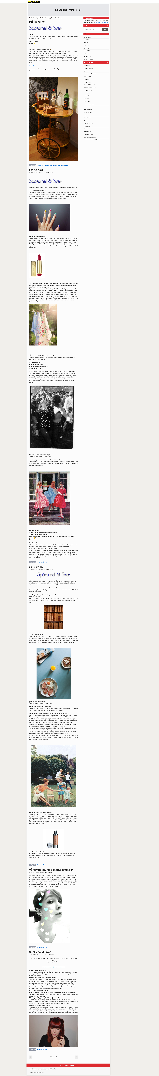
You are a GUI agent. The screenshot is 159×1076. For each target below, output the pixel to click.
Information (53, 165)
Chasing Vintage (68, 10)
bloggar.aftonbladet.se (102, 22)
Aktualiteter (87, 65)
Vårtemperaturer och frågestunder (51, 869)
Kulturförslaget (88, 109)
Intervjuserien (87, 107)
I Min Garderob (88, 93)
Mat (85, 115)
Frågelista (86, 79)
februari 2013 (87, 53)
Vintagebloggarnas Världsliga (92, 139)
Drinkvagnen (37, 21)
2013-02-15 (36, 566)
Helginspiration (88, 90)
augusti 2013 (87, 37)
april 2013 (86, 48)
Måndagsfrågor (88, 112)
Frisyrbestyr (87, 82)
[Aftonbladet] (34, 2)
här (38, 300)
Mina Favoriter (88, 117)
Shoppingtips (87, 131)
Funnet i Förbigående (89, 87)
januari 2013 (87, 56)
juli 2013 (86, 39)
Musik (85, 120)
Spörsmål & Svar (62, 165)
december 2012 (88, 59)
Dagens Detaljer (88, 68)
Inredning (86, 98)
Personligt (87, 126)
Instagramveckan (89, 104)
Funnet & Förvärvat (43, 165)
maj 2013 (86, 45)
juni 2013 (86, 42)
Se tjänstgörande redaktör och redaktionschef (43, 1069)
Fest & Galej (87, 76)
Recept (86, 128)
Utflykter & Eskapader (90, 137)
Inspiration (87, 101)
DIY (85, 71)
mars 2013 (87, 50)
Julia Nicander (48, 24)
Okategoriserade (88, 123)
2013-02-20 (36, 170)
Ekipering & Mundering (90, 73)
